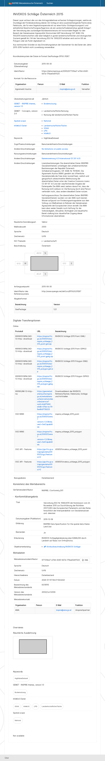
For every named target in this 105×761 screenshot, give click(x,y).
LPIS (45, 131)
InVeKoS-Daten (20, 126)
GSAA (46, 128)
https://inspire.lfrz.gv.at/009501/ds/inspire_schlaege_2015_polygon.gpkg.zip (45, 381)
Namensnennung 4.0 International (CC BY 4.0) (61, 158)
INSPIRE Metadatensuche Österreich (27, 3)
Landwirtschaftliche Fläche (55, 126)
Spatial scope (20, 121)
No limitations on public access (55, 149)
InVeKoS (47, 133)
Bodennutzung (50, 104)
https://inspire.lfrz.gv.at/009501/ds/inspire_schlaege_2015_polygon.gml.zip (45, 366)
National (47, 121)
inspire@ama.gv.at (67, 89)
